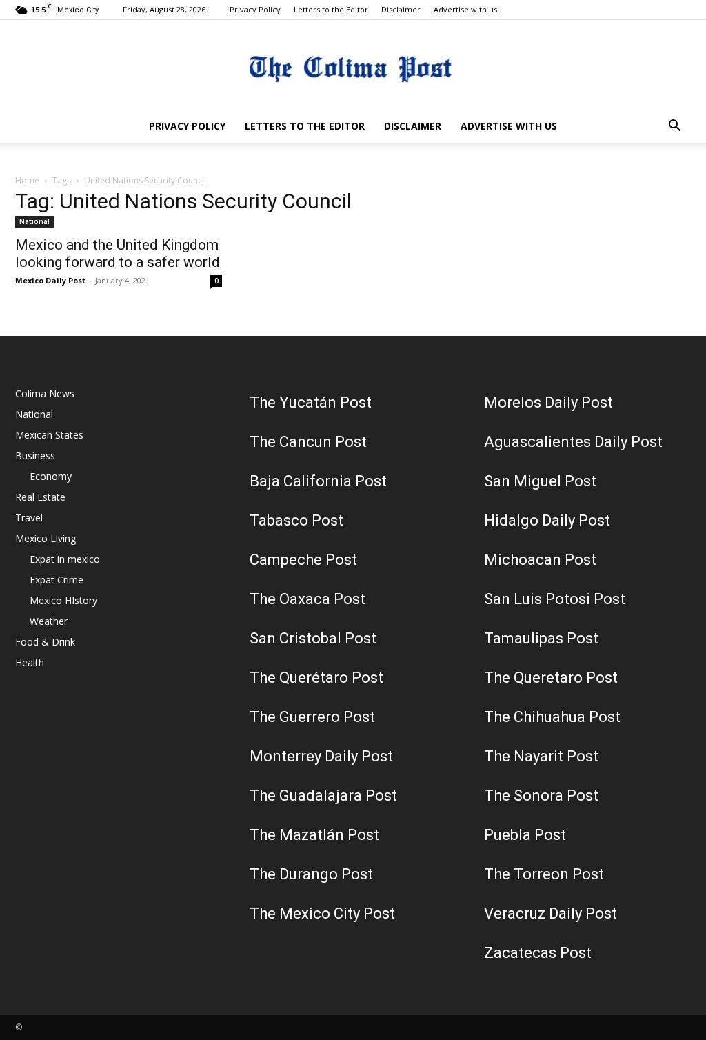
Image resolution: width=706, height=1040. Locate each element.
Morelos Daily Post (548, 402)
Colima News (44, 393)
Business (35, 455)
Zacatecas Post (538, 952)
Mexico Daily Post (50, 280)
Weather (49, 621)
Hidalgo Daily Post (547, 520)
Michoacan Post (540, 559)
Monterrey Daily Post (321, 756)
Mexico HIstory (63, 600)
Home (27, 180)
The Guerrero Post (312, 717)
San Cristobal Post (313, 638)
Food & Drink (45, 641)
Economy (51, 476)
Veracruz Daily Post (550, 913)
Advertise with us (465, 9)
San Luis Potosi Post (554, 599)
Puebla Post (525, 834)
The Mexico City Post (322, 913)
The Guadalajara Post (323, 795)
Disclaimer (401, 9)
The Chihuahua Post (552, 717)
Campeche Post (303, 559)
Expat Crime (56, 579)
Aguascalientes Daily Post (573, 441)
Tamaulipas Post (541, 638)
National (34, 221)
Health (29, 662)
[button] (674, 127)
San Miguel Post (540, 481)
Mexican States (49, 434)
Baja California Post (318, 481)
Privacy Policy (255, 9)
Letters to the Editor (331, 9)
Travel (29, 517)
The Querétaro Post (316, 677)
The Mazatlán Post (314, 834)
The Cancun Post (308, 441)
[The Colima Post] (353, 66)
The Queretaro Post (551, 677)
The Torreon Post (544, 874)
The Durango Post (311, 874)
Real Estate (40, 496)
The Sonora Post (541, 795)
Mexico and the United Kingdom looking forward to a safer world (117, 253)
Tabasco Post (296, 520)
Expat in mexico (65, 559)
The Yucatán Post (311, 402)
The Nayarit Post (541, 756)
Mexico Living (45, 538)
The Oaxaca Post (307, 599)
